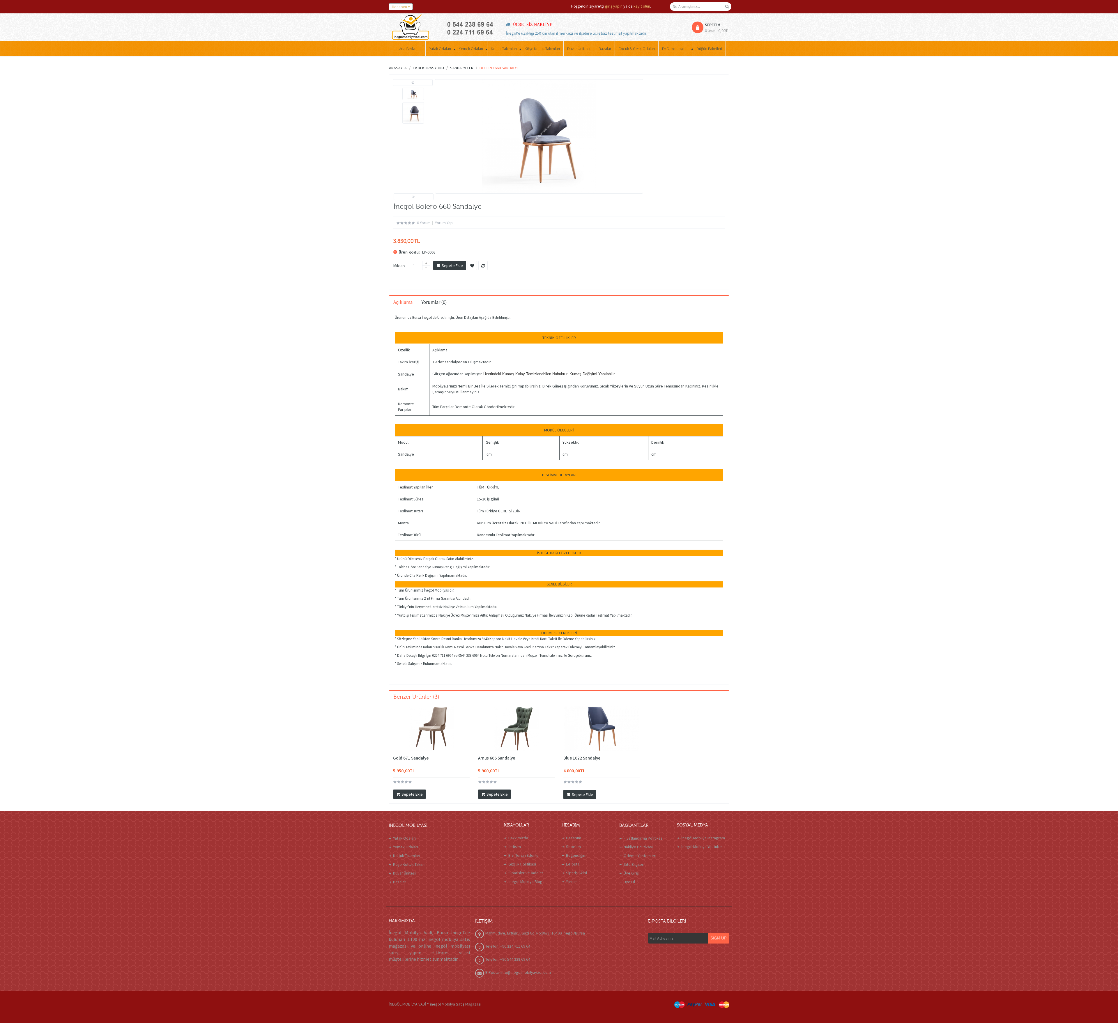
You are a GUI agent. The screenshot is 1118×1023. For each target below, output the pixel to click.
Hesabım (573, 837)
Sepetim (573, 846)
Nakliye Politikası (638, 846)
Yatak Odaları (404, 838)
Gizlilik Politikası (522, 864)
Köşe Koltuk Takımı (409, 864)
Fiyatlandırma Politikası (644, 838)
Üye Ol (629, 881)
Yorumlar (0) (434, 302)
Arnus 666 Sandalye (496, 758)
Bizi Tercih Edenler (524, 855)
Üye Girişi (632, 873)
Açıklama (403, 302)
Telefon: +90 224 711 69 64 (507, 946)
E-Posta (572, 864)
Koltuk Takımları (406, 855)
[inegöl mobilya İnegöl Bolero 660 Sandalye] (413, 94)
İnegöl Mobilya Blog (525, 881)
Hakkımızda (518, 837)
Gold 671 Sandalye (411, 758)
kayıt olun (642, 6)
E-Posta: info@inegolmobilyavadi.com (518, 972)
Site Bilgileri (634, 864)
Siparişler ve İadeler (525, 872)
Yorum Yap (444, 222)
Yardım (572, 881)
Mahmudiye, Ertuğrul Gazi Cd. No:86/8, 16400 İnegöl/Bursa (535, 933)
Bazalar (399, 881)
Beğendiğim (576, 855)
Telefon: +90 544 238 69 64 (507, 959)
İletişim (514, 846)
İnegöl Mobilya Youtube (701, 846)
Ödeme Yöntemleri (640, 855)
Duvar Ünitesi (404, 873)
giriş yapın (613, 6)
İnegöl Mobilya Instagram (703, 837)
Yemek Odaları (405, 846)
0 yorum (424, 222)
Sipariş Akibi (576, 872)
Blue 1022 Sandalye (581, 758)
